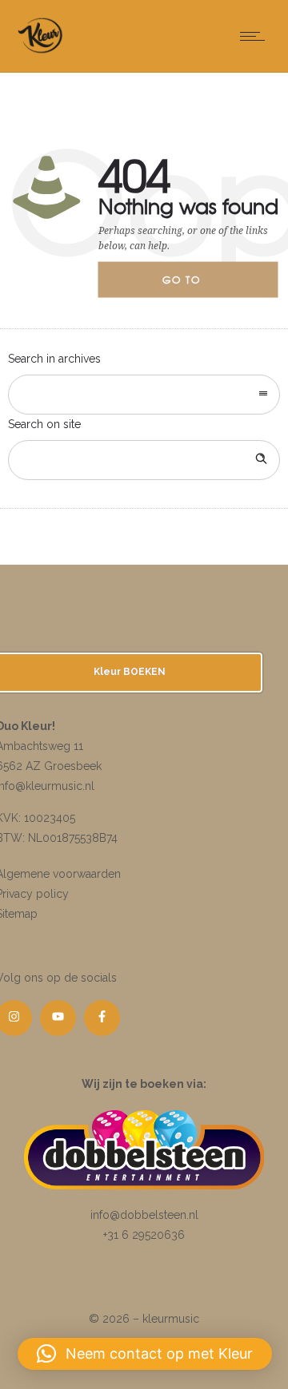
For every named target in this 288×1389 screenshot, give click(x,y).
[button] (145, 1354)
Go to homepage (195, 285)
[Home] (40, 52)
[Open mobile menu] (256, 36)
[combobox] (144, 395)
